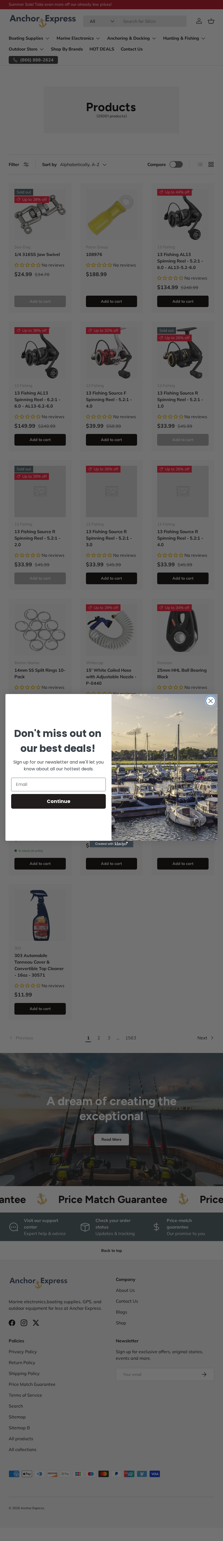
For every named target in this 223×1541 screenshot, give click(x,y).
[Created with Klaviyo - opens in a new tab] (111, 844)
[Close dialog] (210, 701)
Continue (58, 801)
